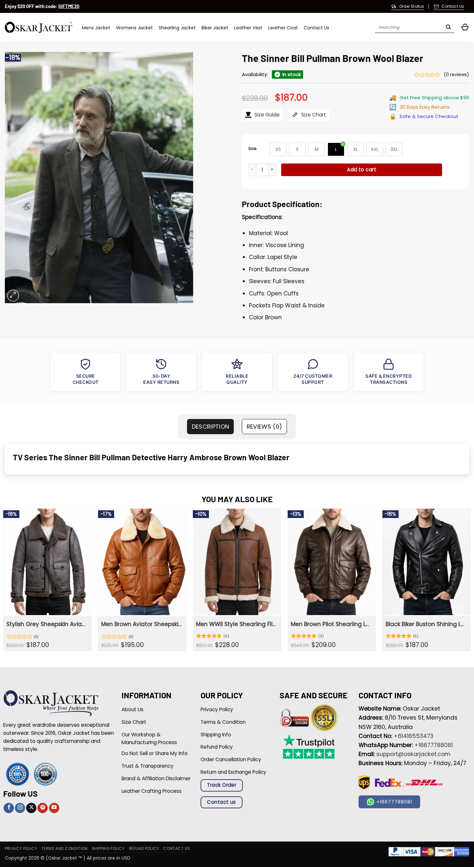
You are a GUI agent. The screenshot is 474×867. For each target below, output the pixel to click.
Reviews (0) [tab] (264, 427)
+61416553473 (413, 736)
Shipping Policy (108, 848)
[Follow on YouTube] (54, 808)
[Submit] (448, 27)
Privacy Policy (21, 848)
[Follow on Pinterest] (42, 808)
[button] (465, 27)
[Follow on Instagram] (20, 808)
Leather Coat (283, 28)
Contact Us (316, 28)
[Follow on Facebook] (9, 808)
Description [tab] (210, 427)
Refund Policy (144, 848)
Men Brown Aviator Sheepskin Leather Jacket (141, 624)
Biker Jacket (215, 28)
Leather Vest (248, 28)
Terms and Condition (64, 848)
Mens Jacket (96, 28)
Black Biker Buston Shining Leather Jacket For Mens (426, 624)
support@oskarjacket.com (413, 754)
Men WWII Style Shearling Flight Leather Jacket (236, 624)
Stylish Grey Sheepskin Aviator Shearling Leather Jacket (46, 624)
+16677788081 (433, 745)
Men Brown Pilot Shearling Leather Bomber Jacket (331, 624)
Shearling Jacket (177, 28)
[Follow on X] (31, 808)
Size (252, 148)
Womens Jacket (134, 28)
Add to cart (361, 169)
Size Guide (266, 114)
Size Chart (313, 114)
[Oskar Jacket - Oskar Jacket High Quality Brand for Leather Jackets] (38, 28)
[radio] (278, 149)
